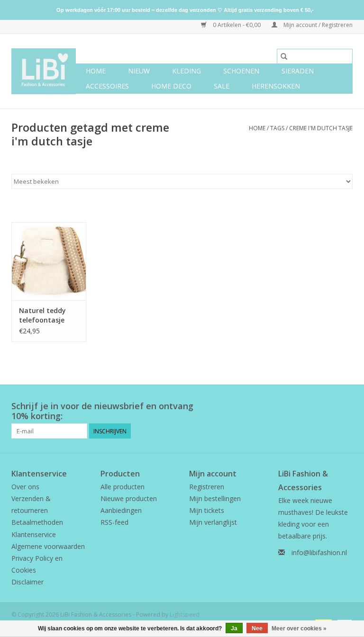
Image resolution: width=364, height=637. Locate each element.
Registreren (206, 486)
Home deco (171, 85)
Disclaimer (27, 581)
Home (96, 70)
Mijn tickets (206, 510)
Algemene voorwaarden (48, 546)
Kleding (186, 70)
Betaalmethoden (37, 522)
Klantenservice (33, 534)
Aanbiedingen (121, 510)
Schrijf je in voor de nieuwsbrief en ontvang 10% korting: (102, 411)
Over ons (25, 486)
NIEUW (139, 70)
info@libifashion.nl (319, 552)
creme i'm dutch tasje (321, 128)
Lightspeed (185, 614)
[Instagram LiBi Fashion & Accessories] (345, 406)
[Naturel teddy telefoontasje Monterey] (48, 261)
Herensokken (276, 85)
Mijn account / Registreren (317, 25)
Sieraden (298, 70)
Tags (277, 128)
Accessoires (107, 85)
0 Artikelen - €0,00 (236, 25)
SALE (221, 85)
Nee (257, 628)
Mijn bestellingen (215, 498)
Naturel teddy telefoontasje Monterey (42, 315)
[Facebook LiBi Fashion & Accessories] (328, 406)
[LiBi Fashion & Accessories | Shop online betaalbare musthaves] (43, 71)
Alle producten (122, 486)
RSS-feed (114, 522)
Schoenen (241, 70)
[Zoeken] (284, 56)
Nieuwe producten (128, 498)
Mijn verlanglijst (213, 522)
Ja (234, 628)
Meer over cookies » (299, 628)
